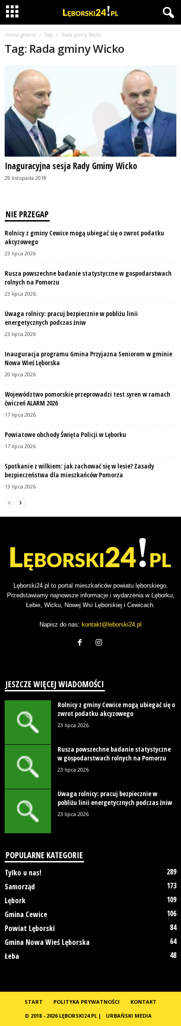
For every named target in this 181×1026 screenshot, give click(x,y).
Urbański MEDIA (129, 1015)
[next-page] (20, 502)
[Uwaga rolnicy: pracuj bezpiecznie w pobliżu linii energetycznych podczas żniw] (28, 811)
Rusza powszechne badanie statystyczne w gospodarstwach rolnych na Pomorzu (114, 753)
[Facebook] (81, 643)
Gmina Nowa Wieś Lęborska (47, 942)
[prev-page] (9, 502)
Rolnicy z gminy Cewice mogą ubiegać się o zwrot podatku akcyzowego (116, 709)
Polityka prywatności (86, 1001)
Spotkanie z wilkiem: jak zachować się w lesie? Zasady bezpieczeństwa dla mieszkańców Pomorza (79, 470)
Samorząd (20, 886)
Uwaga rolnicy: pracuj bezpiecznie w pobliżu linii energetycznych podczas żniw (71, 318)
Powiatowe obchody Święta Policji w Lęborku (65, 434)
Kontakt (143, 1001)
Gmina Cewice (26, 914)
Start (34, 1001)
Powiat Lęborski (30, 928)
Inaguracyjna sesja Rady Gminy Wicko (71, 166)
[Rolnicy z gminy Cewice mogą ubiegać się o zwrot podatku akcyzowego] (28, 722)
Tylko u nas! (23, 873)
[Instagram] (100, 643)
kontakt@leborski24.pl (112, 624)
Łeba (12, 956)
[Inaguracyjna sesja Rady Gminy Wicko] (90, 111)
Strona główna (20, 35)
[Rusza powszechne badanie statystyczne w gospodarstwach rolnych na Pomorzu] (28, 767)
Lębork (15, 900)
